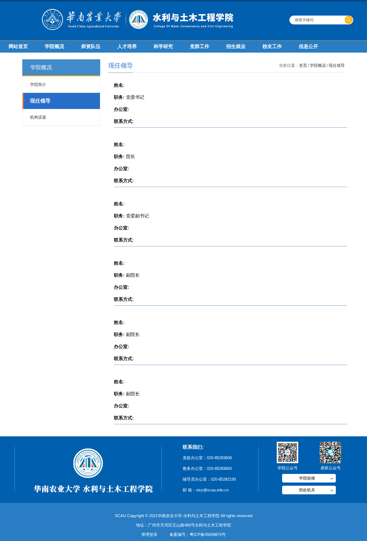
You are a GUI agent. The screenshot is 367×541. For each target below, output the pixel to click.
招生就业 (236, 46)
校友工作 (272, 46)
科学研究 (163, 46)
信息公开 (308, 46)
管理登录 (149, 534)
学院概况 (54, 46)
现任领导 (337, 65)
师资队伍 (90, 46)
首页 (303, 65)
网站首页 (18, 46)
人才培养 (127, 46)
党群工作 (199, 46)
